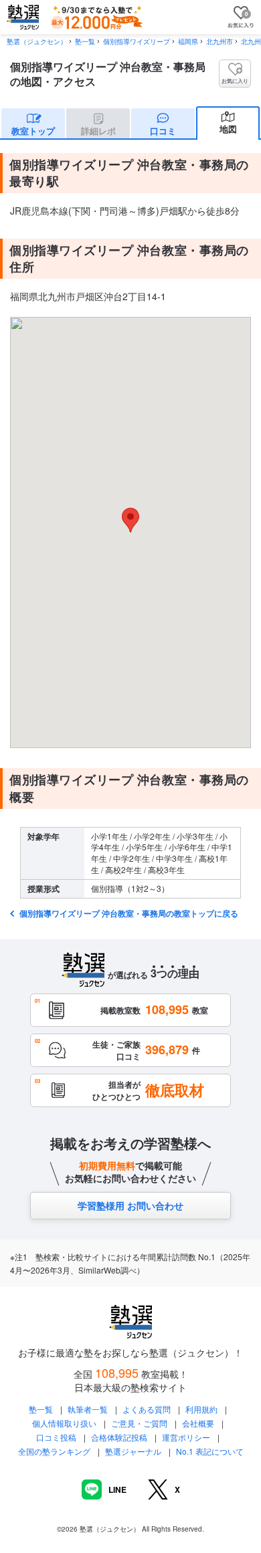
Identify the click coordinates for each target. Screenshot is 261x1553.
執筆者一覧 (88, 1409)
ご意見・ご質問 (139, 1423)
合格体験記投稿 (119, 1437)
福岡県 (188, 41)
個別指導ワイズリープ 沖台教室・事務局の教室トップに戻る (127, 913)
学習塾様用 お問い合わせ (130, 1205)
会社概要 (198, 1423)
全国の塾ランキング (54, 1451)
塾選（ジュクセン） (37, 41)
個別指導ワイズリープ (136, 41)
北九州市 (219, 41)
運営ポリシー (186, 1437)
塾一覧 (85, 41)
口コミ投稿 (56, 1437)
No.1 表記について (210, 1451)
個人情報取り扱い (64, 1423)
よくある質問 (147, 1409)
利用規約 (201, 1409)
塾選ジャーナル (133, 1451)
